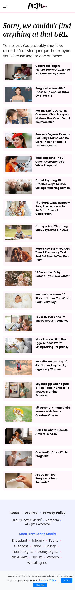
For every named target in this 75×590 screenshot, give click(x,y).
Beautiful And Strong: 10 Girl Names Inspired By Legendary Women (51, 365)
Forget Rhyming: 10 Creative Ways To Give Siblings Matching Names (52, 184)
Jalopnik (38, 540)
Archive (31, 512)
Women (53, 557)
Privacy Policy (54, 512)
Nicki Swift (19, 557)
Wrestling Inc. (37, 562)
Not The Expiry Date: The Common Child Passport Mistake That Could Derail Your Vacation (52, 116)
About (14, 512)
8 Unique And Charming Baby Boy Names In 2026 (51, 228)
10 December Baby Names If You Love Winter (52, 274)
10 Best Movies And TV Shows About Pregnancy (51, 319)
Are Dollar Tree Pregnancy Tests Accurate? (46, 478)
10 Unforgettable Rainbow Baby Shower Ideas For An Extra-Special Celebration (52, 208)
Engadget (19, 540)
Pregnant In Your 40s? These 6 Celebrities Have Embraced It (52, 92)
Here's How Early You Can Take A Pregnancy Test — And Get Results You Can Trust (52, 254)
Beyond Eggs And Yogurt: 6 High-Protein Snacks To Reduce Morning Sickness (52, 390)
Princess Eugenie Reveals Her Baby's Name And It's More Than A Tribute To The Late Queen (52, 140)
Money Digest (48, 551)
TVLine (53, 540)
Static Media (32, 520)
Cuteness (21, 546)
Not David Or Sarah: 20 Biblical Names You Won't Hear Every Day (52, 298)
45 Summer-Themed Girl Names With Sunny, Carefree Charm (52, 411)
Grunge (51, 546)
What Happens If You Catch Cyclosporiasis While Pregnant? (49, 162)
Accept (66, 580)
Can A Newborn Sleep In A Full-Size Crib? (51, 432)
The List (36, 557)
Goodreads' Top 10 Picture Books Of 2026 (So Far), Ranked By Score (52, 70)
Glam (37, 546)
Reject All (40, 585)
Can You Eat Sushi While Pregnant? (51, 454)
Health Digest (23, 551)
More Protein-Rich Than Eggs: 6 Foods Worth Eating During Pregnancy (51, 343)
